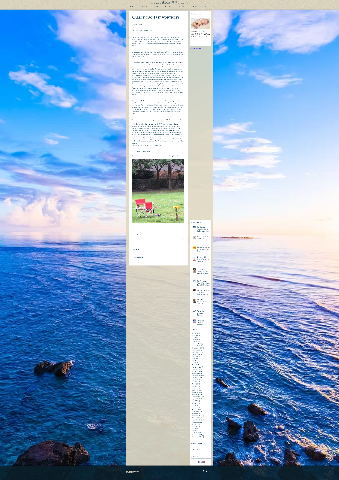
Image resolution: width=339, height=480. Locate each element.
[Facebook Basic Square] (199, 462)
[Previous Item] (193, 23)
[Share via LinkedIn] (141, 234)
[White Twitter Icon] (206, 471)
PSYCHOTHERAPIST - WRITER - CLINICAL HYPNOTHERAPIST (169, 3)
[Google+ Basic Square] (204, 462)
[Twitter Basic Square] (202, 462)
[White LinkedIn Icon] (209, 471)
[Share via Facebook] (133, 234)
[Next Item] (207, 23)
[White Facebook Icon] (203, 471)
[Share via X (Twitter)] (137, 234)
